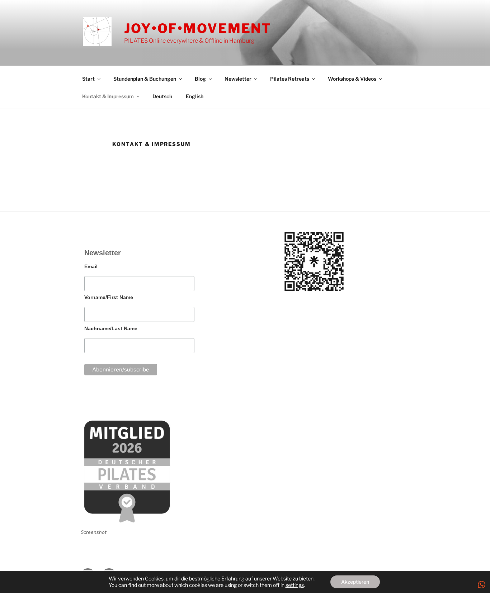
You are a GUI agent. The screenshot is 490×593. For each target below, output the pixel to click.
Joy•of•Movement (198, 28)
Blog (200, 79)
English (194, 96)
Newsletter (238, 79)
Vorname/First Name (108, 297)
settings (295, 585)
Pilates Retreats (289, 79)
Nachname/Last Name (110, 328)
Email (91, 266)
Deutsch (162, 96)
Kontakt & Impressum (108, 96)
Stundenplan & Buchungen (144, 79)
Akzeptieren (355, 582)
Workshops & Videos (352, 79)
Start (88, 79)
